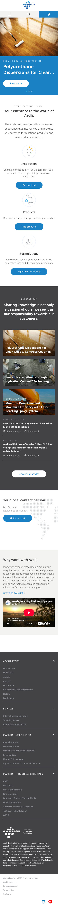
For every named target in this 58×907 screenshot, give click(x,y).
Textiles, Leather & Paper (15, 811)
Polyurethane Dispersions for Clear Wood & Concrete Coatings (28, 350)
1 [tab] (26, 91)
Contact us (7, 894)
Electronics (8, 785)
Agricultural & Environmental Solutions (21, 763)
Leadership (8, 698)
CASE (5, 781)
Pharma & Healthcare (13, 759)
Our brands (8, 685)
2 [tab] (29, 91)
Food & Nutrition (11, 746)
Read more (16, 83)
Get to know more (13, 593)
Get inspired (29, 185)
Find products (29, 226)
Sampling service (11, 720)
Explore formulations (29, 271)
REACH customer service (14, 724)
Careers (7, 681)
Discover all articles (29, 473)
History (6, 694)
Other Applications (12, 802)
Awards (6, 677)
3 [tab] (31, 91)
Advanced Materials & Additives (18, 806)
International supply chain (15, 716)
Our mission (9, 668)
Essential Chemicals (12, 789)
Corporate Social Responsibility (18, 689)
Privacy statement (10, 886)
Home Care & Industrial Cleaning (18, 750)
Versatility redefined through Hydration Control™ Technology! (27, 379)
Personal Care (9, 755)
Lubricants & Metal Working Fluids (19, 798)
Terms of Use (8, 890)
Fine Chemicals (10, 794)
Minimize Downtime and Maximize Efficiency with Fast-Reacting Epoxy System (26, 407)
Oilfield (6, 815)
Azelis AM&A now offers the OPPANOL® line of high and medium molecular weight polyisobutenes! (27, 448)
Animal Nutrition (11, 742)
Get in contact (17, 518)
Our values (8, 672)
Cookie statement (10, 882)
